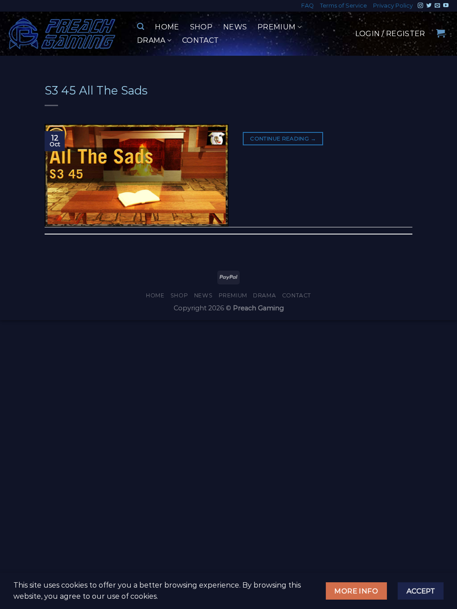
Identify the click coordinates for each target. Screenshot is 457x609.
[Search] (141, 26)
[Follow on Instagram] (420, 6)
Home (167, 27)
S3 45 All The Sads (96, 90)
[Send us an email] (437, 6)
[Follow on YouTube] (446, 6)
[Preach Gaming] (62, 33)
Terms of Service (343, 5)
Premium (276, 27)
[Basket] (440, 33)
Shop (201, 27)
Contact (200, 40)
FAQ (307, 5)
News (235, 27)
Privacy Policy (393, 5)
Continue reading (283, 138)
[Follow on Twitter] (429, 6)
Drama (151, 40)
